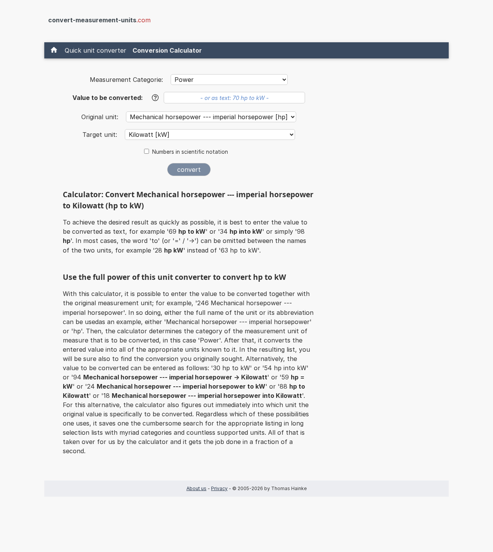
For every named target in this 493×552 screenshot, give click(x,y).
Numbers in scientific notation (190, 152)
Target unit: (100, 134)
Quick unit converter (95, 50)
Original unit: (100, 117)
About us (196, 488)
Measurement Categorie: (126, 79)
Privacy (219, 488)
